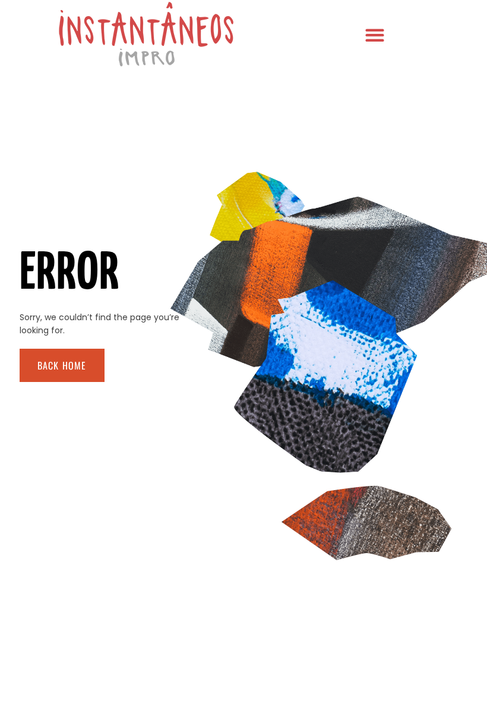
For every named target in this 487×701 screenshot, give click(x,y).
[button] (374, 35)
